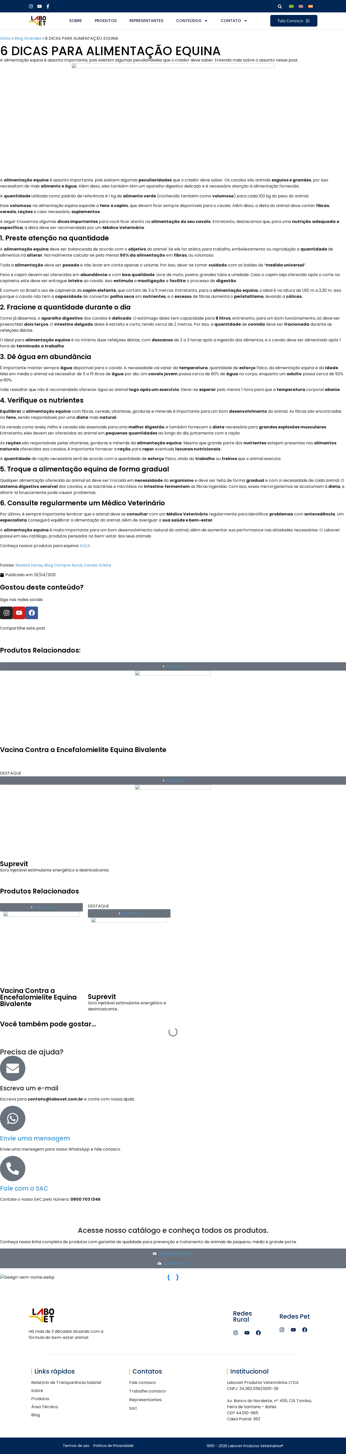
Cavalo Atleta (97, 565)
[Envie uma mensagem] (12, 1118)
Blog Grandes (27, 38)
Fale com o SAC (24, 1188)
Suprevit (14, 863)
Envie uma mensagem (35, 1138)
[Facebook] (31, 613)
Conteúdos (188, 21)
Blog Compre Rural (63, 565)
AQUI (85, 546)
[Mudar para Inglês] (301, 6)
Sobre (75, 21)
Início (5, 38)
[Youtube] (19, 613)
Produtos (106, 21)
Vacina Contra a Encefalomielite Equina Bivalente (83, 749)
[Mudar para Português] (291, 6)
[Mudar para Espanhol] (310, 6)
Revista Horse (29, 565)
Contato (231, 21)
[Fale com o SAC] (12, 1168)
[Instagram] (6, 613)
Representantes (146, 21)
